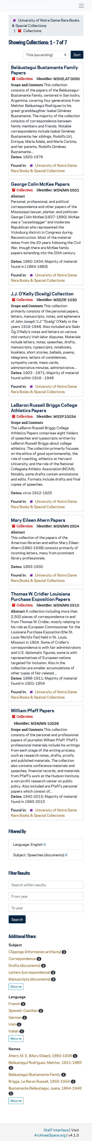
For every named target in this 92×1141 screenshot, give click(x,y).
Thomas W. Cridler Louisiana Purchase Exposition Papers (40, 596)
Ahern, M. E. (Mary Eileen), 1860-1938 (41, 1055)
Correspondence (23, 958)
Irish (13, 1024)
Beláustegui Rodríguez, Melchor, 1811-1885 (45, 1062)
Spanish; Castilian (24, 1010)
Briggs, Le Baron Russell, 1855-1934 (40, 1081)
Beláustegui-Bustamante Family (35, 1074)
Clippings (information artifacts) (35, 951)
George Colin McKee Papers (40, 184)
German (15, 1017)
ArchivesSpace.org (49, 1135)
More (14, 986)
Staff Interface (56, 1130)
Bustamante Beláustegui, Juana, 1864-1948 (45, 1088)
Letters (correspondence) (30, 972)
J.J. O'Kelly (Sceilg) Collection (42, 293)
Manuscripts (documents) (30, 979)
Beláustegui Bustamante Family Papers (44, 69)
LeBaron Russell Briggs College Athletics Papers (44, 407)
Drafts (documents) (25, 965)
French (15, 1003)
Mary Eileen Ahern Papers (38, 520)
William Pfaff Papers (32, 710)
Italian (14, 1031)
